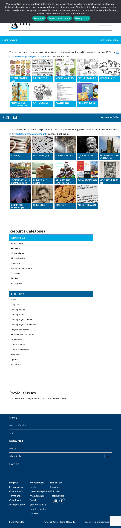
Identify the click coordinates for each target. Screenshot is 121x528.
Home (13, 417)
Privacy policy (82, 18)
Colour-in (15, 263)
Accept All (39, 18)
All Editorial (16, 364)
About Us (15, 456)
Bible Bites (16, 248)
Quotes (14, 359)
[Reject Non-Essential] (117, 11)
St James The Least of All (22, 334)
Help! (12, 448)
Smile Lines (16, 354)
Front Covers (17, 243)
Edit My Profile (38, 504)
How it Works (17, 425)
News (13, 299)
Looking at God (18, 309)
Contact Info (16, 491)
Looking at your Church (21, 319)
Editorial (18, 294)
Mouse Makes (17, 253)
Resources (16, 440)
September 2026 (110, 39)
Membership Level (40, 491)
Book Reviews (17, 339)
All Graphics (16, 283)
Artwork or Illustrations (22, 268)
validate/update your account (30, 56)
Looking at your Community (24, 324)
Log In (33, 486)
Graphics (18, 237)
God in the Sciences (20, 349)
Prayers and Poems (20, 329)
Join (11, 433)
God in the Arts (18, 344)
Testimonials (57, 495)
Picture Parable (18, 258)
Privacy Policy (17, 504)
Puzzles (14, 278)
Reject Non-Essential (59, 18)
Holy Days (15, 304)
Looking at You (18, 314)
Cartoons (15, 273)
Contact (14, 464)
